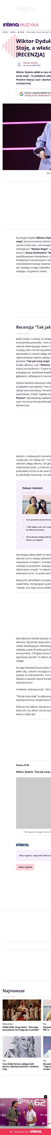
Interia (5, 32)
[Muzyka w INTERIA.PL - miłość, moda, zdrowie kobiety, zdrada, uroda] (29, 25)
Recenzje (21, 32)
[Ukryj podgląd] (45, 1096)
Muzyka (13, 32)
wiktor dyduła (25, 867)
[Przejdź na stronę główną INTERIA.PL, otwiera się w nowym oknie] (11, 25)
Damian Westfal (30, 63)
